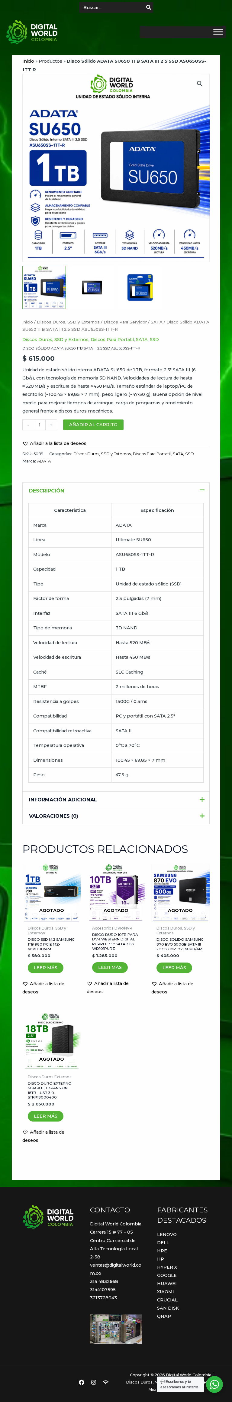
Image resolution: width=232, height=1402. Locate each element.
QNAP (164, 1316)
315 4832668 (104, 1281)
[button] (199, 83)
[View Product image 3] (140, 288)
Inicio (28, 61)
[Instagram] (93, 1382)
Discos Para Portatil (112, 339)
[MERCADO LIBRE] (105, 1382)
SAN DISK (168, 1308)
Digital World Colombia (115, 1224)
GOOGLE (167, 1275)
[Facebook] (81, 1382)
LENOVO (167, 1234)
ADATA (44, 461)
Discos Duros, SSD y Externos (68, 322)
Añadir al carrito (93, 424)
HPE (162, 1251)
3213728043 (103, 1298)
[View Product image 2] (92, 288)
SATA (157, 322)
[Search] (149, 7)
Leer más (45, 967)
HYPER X (167, 1267)
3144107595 (103, 1289)
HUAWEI (167, 1283)
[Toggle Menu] (218, 32)
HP (160, 1259)
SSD (154, 339)
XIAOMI (165, 1291)
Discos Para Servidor (125, 322)
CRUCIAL (167, 1300)
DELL (163, 1242)
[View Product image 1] (44, 288)
